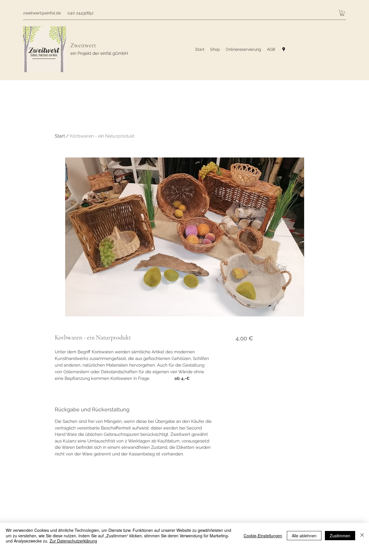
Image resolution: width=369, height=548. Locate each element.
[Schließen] (362, 535)
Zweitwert (83, 45)
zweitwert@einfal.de (42, 13)
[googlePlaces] (284, 49)
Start (60, 136)
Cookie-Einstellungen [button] (263, 535)
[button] (342, 13)
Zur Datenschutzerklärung (73, 541)
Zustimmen (340, 535)
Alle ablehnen (304, 535)
